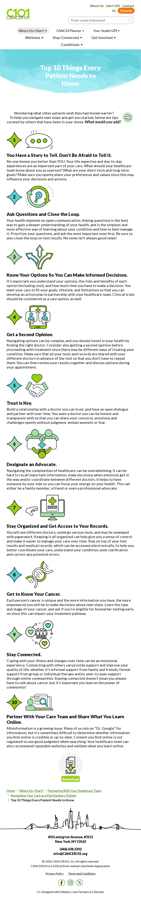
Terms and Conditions (81, 873)
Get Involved (102, 37)
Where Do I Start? (31, 791)
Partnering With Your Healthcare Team (74, 791)
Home (11, 791)
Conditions (70, 44)
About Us (97, 6)
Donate (126, 10)
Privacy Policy (55, 873)
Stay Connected (66, 37)
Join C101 (113, 6)
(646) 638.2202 (71, 849)
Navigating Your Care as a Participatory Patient (43, 795)
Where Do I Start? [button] (31, 31)
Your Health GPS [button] (105, 31)
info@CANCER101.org (70, 854)
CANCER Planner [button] (68, 31)
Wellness (32, 37)
